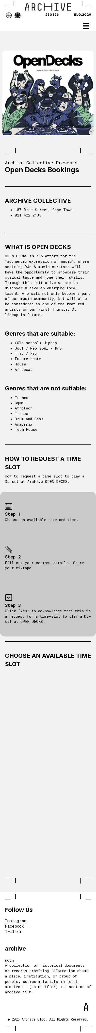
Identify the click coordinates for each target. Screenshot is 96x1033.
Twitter (13, 932)
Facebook (14, 926)
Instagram (15, 921)
